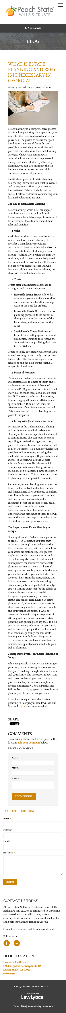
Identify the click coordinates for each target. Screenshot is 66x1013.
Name (15, 758)
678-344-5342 (34, 28)
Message (17, 779)
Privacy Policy (34, 1006)
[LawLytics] (33, 996)
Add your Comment (29, 742)
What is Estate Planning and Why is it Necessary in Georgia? (32, 72)
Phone (7, 830)
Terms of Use (19, 1006)
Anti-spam (48, 1006)
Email (15, 768)
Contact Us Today (20, 900)
